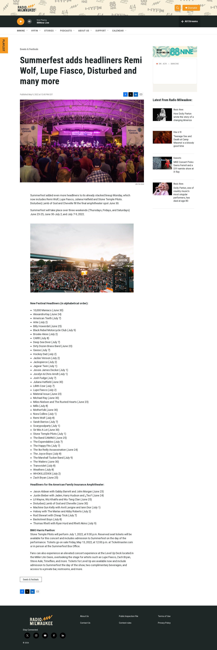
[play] (20, 21)
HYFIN (34, 31)
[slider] (34, 21)
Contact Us (85, 623)
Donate (192, 7)
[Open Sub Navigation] (27, 31)
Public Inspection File (128, 616)
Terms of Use (164, 616)
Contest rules (125, 623)
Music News (178, 109)
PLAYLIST (3, 45)
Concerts (177, 157)
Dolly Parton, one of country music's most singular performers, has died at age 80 (183, 194)
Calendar (118, 31)
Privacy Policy (164, 623)
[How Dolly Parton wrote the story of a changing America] (162, 114)
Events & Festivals (29, 49)
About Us (84, 616)
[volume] (29, 21)
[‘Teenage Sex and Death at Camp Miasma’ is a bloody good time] (162, 137)
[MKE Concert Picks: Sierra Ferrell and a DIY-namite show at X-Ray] (162, 163)
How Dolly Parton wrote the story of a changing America (183, 117)
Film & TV (177, 132)
